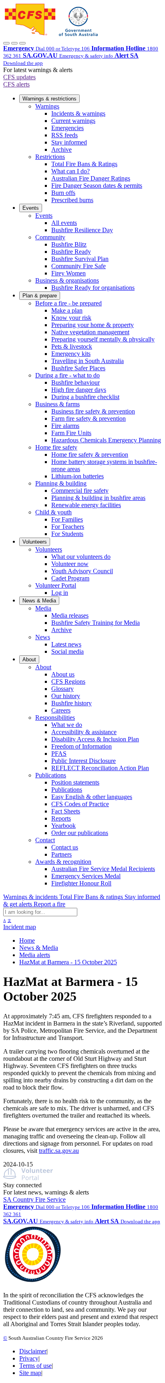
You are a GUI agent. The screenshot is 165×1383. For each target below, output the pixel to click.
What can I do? (70, 171)
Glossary (62, 688)
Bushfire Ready (71, 251)
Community (50, 237)
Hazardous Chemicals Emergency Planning (106, 440)
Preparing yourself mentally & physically (103, 339)
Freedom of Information (81, 746)
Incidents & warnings (78, 113)
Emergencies (67, 127)
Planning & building (61, 483)
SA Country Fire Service (34, 1199)
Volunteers (34, 542)
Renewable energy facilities (86, 505)
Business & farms (57, 404)
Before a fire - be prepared (68, 303)
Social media (67, 651)
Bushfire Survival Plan (80, 258)
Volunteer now (70, 563)
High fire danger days (78, 389)
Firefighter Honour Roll (81, 883)
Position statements (75, 782)
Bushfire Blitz (69, 244)
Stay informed (69, 142)
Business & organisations (67, 280)
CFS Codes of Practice (80, 804)
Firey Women (68, 273)
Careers (60, 710)
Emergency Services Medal (86, 876)
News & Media (39, 601)
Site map (30, 1372)
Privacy (28, 1358)
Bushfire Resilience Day (82, 230)
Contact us (64, 847)
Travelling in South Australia (87, 360)
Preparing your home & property (92, 324)
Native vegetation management (90, 332)
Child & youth (53, 512)
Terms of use (35, 1365)
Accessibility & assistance (84, 732)
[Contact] (6, 43)
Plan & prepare (39, 296)
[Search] (14, 43)
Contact (45, 840)
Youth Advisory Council (82, 571)
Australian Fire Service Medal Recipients (103, 868)
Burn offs (63, 192)
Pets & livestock (71, 346)
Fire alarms (65, 425)
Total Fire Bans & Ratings (84, 164)
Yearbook (63, 825)
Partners (61, 854)
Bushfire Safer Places (78, 368)
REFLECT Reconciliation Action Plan (100, 768)
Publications (50, 775)
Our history (65, 696)
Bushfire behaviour (75, 382)
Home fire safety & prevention (89, 454)
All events (64, 222)
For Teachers (67, 526)
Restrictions (50, 156)
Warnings (47, 106)
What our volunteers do (81, 556)
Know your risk (71, 317)
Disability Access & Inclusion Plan (95, 739)
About (29, 659)
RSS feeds (64, 135)
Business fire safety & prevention (93, 411)
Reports (61, 818)
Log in (59, 592)
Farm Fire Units (71, 433)
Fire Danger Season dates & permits (96, 185)
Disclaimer (32, 1351)
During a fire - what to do (67, 375)
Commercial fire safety (80, 490)
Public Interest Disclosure (83, 760)
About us (62, 674)
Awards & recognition (63, 861)
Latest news (66, 644)
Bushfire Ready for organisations (93, 287)
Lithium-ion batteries (77, 476)
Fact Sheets (65, 811)
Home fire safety (56, 447)
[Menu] (22, 43)
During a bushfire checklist (85, 396)
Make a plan (66, 310)
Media (43, 608)
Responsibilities (55, 717)
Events (30, 208)
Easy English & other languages (91, 796)
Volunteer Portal (55, 585)
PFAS (58, 753)
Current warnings (73, 120)
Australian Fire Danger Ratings (90, 178)
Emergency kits (71, 353)
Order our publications (79, 832)
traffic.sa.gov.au (59, 1150)
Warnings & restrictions (49, 99)
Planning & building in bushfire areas (98, 497)
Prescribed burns (72, 200)
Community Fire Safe (78, 266)
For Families (67, 519)
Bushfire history (71, 703)
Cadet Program (70, 578)
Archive (61, 149)
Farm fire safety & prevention (88, 418)
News (42, 637)
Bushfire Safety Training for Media (95, 622)
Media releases (70, 615)
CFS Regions (68, 681)
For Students (67, 533)
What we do (66, 724)
